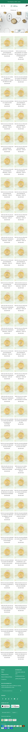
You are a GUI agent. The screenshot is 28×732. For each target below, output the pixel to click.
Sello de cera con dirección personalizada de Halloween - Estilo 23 (7, 352)
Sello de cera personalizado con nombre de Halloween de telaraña (20, 492)
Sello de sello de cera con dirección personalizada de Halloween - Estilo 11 (7, 216)
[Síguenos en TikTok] (17, 698)
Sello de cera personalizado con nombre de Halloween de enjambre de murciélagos (7, 421)
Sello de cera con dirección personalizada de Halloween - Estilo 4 (21, 125)
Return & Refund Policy (6, 677)
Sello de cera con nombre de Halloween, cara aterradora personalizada (21, 561)
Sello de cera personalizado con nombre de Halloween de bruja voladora (7, 445)
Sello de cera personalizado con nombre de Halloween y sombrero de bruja (20, 514)
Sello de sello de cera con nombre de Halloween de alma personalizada (21, 584)
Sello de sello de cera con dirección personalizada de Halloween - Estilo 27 (7, 398)
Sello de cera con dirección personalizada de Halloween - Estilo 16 (21, 262)
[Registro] (20, 690)
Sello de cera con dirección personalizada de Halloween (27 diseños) (7, 52)
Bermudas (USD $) (6, 712)
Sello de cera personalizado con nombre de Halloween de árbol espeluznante (7, 561)
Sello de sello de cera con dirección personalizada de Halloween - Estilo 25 (7, 375)
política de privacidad (20, 678)
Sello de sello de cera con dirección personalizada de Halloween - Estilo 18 (21, 284)
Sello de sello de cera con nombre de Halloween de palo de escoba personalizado (21, 655)
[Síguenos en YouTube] (14, 698)
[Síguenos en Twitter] (5, 698)
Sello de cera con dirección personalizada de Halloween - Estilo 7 (7, 171)
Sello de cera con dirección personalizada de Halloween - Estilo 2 (21, 103)
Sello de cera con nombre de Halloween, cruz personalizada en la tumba (21, 398)
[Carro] (26, 6)
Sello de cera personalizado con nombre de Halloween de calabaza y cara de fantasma (7, 515)
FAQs (2, 672)
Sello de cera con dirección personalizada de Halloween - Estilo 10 (21, 193)
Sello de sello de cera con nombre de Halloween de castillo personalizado (7, 468)
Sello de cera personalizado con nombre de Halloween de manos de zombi (20, 445)
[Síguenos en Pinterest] (11, 698)
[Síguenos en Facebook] (2, 698)
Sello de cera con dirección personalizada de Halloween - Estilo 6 (21, 148)
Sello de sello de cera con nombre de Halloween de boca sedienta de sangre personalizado (7, 608)
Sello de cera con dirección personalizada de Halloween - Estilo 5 (7, 148)
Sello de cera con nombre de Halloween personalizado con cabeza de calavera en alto (7, 79)
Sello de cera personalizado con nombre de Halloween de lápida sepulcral (7, 654)
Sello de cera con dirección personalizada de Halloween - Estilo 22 (21, 330)
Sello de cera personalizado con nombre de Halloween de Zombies (7, 631)
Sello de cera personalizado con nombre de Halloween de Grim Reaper (7, 539)
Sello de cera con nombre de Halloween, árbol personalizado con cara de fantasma (21, 468)
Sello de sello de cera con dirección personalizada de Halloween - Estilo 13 (7, 239)
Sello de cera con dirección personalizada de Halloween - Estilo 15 (7, 262)
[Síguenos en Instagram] (8, 698)
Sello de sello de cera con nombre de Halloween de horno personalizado (21, 607)
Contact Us (3, 679)
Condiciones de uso (19, 676)
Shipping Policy (4, 674)
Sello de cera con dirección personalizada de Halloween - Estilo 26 (21, 375)
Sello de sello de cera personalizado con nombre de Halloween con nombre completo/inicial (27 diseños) (21, 54)
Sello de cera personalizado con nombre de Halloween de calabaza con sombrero (20, 78)
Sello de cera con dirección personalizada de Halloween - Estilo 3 (7, 125)
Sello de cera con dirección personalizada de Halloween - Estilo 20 (21, 307)
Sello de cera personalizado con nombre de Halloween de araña (20, 420)
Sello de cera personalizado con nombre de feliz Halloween (7, 103)
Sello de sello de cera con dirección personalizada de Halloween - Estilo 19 (7, 307)
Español (14, 712)
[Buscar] (4, 6)
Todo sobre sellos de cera (20, 672)
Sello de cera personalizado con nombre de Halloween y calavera (7, 584)
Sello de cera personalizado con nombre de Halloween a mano (20, 539)
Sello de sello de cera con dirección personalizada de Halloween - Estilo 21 (7, 330)
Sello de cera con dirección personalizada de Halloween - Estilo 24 (21, 352)
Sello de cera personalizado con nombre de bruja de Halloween (20, 631)
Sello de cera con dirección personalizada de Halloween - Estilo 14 (21, 239)
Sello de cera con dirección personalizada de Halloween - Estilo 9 (7, 193)
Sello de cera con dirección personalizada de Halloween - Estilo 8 (21, 171)
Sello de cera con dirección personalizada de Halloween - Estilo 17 (7, 284)
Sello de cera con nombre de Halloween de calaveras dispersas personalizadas (7, 492)
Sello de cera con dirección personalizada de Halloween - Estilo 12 (21, 216)
